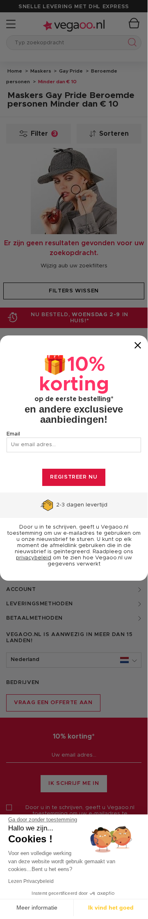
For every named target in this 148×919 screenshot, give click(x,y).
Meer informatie (36, 907)
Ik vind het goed (111, 907)
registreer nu (73, 477)
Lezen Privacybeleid (31, 881)
